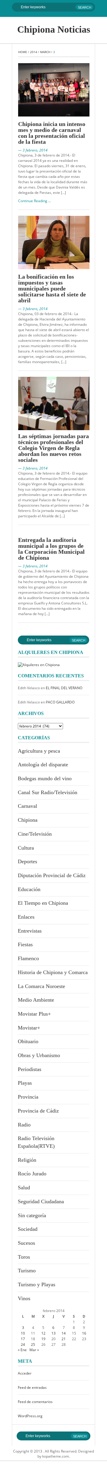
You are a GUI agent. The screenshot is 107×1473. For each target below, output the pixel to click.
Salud (24, 1187)
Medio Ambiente (36, 1000)
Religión (27, 1160)
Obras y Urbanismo (39, 1055)
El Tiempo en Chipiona (43, 903)
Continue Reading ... (34, 200)
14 (64, 1333)
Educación (29, 889)
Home (22, 52)
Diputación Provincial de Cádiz (52, 875)
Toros (24, 1257)
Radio (24, 1125)
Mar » (34, 1349)
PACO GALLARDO (60, 702)
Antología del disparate (43, 764)
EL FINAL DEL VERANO (64, 687)
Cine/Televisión (35, 834)
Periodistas (29, 1069)
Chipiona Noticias (53, 29)
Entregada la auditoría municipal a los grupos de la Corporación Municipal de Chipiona (51, 549)
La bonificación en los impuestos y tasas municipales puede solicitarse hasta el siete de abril (52, 288)
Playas (25, 1083)
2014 (33, 52)
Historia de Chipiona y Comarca (53, 972)
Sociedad (27, 1229)
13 (53, 1333)
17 (23, 1338)
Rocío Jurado (32, 1174)
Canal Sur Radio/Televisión (47, 792)
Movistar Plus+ (34, 1014)
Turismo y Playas (36, 1284)
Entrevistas (30, 931)
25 (33, 1344)
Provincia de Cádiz (38, 1111)
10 (23, 1333)
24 (23, 1344)
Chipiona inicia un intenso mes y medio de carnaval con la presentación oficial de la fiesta (51, 133)
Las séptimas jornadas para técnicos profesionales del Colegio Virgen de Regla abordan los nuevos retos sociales (53, 448)
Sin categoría (32, 1215)
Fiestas (25, 944)
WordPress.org (30, 1415)
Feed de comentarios (35, 1401)
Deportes (27, 861)
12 (43, 1333)
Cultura (26, 848)
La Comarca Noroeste (41, 986)
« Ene (22, 1349)
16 (84, 1333)
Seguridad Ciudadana (41, 1201)
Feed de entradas (32, 1387)
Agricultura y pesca (39, 751)
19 (43, 1338)
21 (64, 1338)
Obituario (28, 1041)
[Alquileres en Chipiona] (39, 664)
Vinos (24, 1298)
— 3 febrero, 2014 (33, 150)
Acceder (25, 1373)
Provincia (28, 1097)
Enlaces (26, 917)
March (45, 52)
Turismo (27, 1270)
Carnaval (27, 806)
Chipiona (27, 820)
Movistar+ (29, 1028)
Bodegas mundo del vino (45, 778)
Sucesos (26, 1243)
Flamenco (28, 958)
